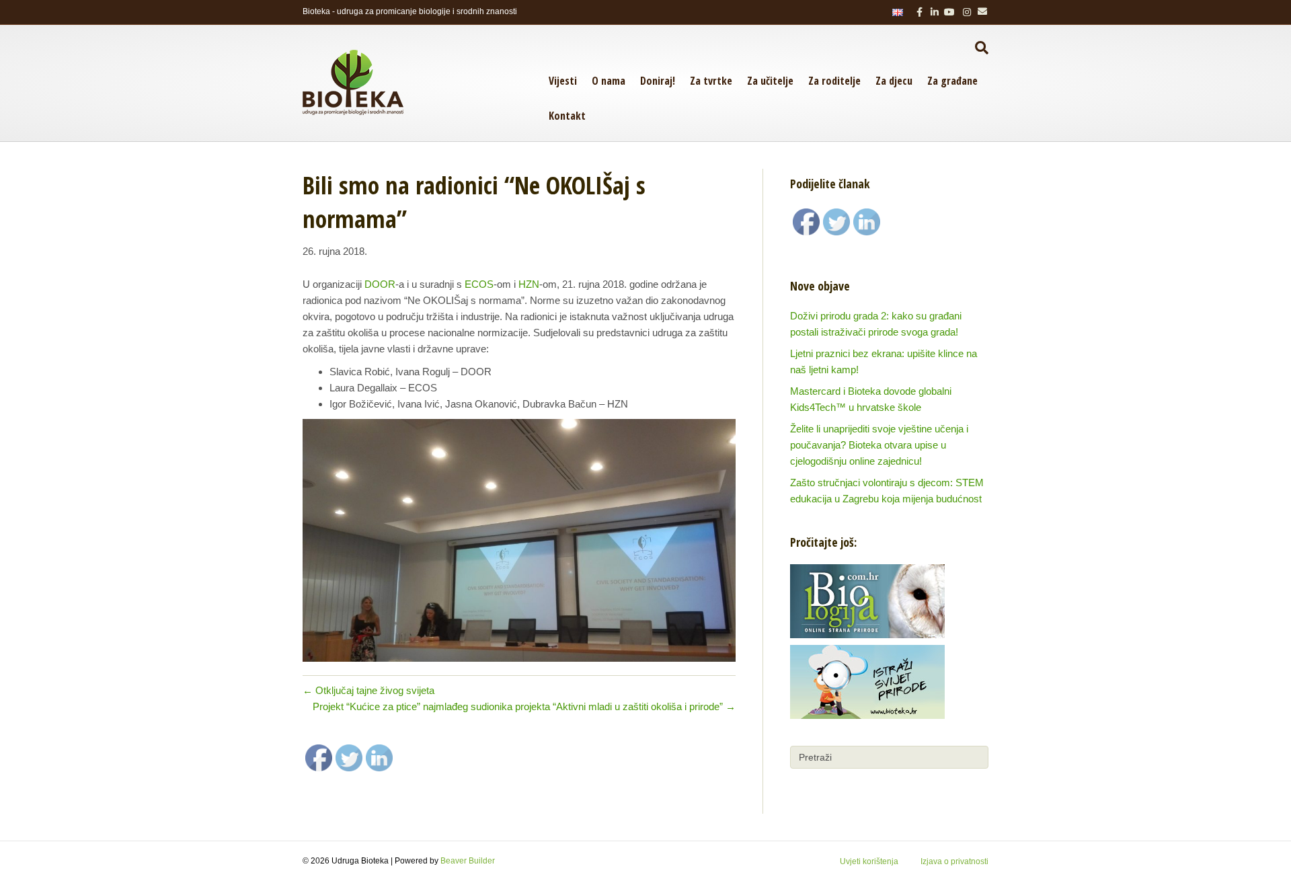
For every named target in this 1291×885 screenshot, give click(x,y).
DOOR (379, 284)
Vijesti (563, 80)
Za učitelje (770, 80)
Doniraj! (657, 80)
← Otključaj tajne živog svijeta (368, 690)
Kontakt (567, 115)
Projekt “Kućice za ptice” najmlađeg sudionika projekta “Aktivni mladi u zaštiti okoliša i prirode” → (524, 706)
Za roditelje (834, 80)
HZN (528, 284)
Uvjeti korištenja (869, 861)
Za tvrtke (711, 80)
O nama (608, 80)
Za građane (952, 80)
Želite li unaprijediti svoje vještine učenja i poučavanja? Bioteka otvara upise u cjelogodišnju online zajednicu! (879, 445)
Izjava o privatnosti (954, 861)
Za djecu (893, 80)
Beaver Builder (467, 860)
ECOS (479, 284)
